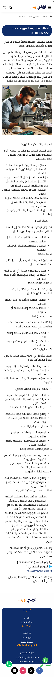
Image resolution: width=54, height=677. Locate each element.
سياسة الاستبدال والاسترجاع (27, 657)
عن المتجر (27, 633)
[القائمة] (49, 7)
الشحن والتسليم (27, 642)
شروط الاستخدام (27, 652)
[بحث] (10, 7)
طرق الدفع (27, 637)
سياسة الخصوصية (27, 661)
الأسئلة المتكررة (27, 622)
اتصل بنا (27, 617)
